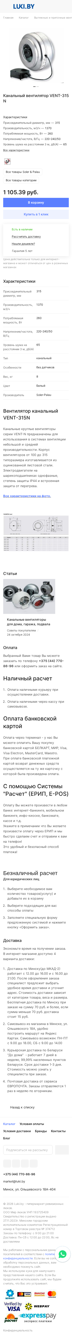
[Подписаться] (62, 1150)
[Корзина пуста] (66, 6)
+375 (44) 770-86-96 (19, 1174)
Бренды (41, 1131)
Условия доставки (17, 1131)
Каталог (9, 1124)
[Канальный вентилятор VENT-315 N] (36, 55)
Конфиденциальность (18, 1330)
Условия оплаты (32, 1124)
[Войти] (58, 6)
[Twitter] (25, 1164)
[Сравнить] (57, 108)
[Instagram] (34, 1164)
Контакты (58, 1131)
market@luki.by (14, 1181)
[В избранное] (49, 108)
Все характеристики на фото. (27, 496)
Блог (6, 1138)
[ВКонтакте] (7, 1164)
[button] (34, 86)
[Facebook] (16, 1164)
